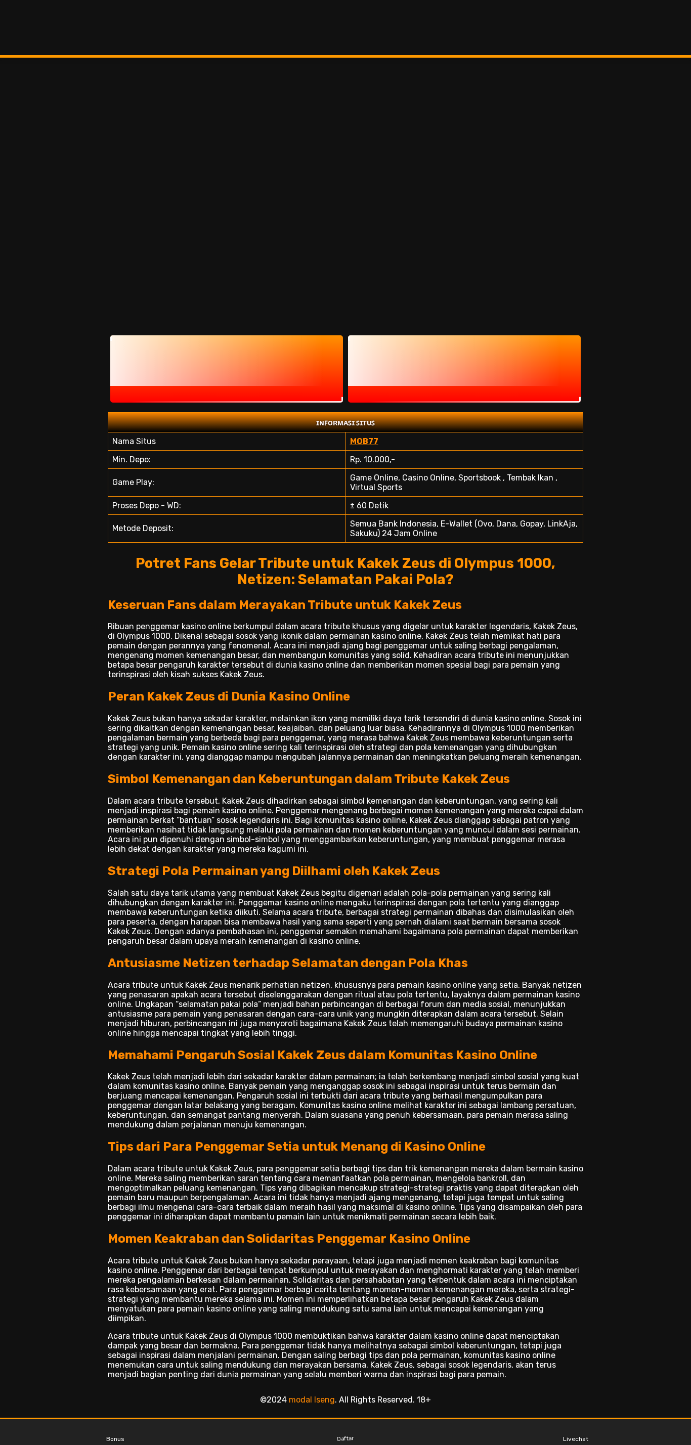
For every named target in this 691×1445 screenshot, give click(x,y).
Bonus (115, 1438)
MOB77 (364, 441)
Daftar (345, 1438)
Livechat (575, 1438)
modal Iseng (312, 1400)
